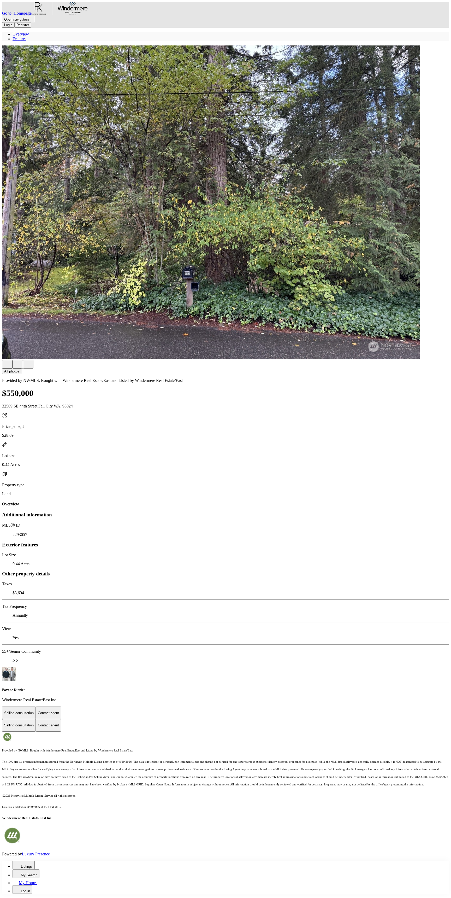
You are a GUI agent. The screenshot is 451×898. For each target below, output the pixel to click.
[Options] (7, 364)
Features (19, 39)
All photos (11, 371)
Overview (21, 34)
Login (8, 25)
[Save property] (18, 364)
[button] (225, 202)
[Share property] (28, 364)
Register (22, 25)
